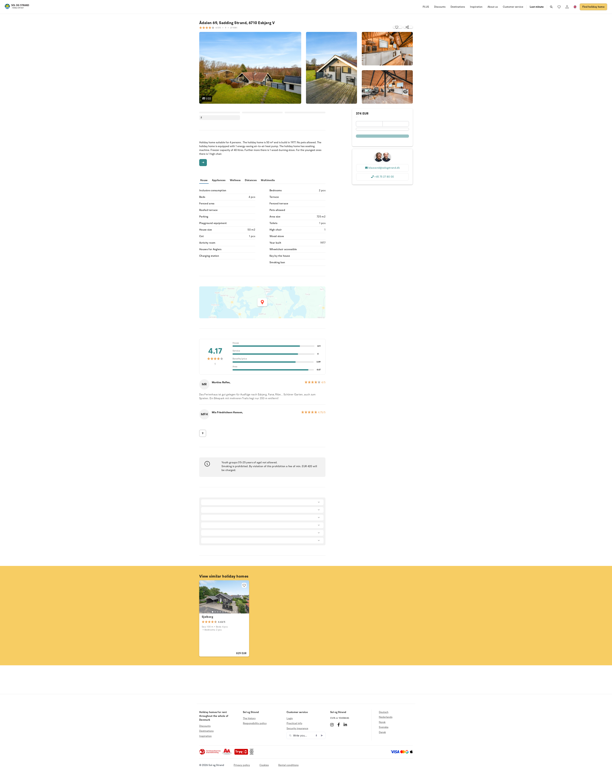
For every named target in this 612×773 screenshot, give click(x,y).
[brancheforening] (210, 754)
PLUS (426, 7)
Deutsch (383, 712)
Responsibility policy (255, 723)
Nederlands (385, 717)
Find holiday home (593, 7)
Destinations (458, 7)
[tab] (212, 612)
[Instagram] (332, 725)
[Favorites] (559, 7)
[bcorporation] (252, 754)
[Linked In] (345, 725)
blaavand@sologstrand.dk (384, 168)
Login (290, 718)
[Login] (567, 7)
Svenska (383, 727)
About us (493, 7)
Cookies (264, 765)
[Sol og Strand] (17, 7)
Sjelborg (207, 617)
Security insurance (297, 728)
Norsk (382, 722)
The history (249, 718)
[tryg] (242, 754)
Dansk (382, 732)
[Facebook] (338, 725)
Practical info (294, 723)
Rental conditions (288, 765)
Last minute (537, 7)
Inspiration (476, 7)
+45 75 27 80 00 (384, 177)
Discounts (439, 7)
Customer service (513, 7)
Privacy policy (242, 765)
